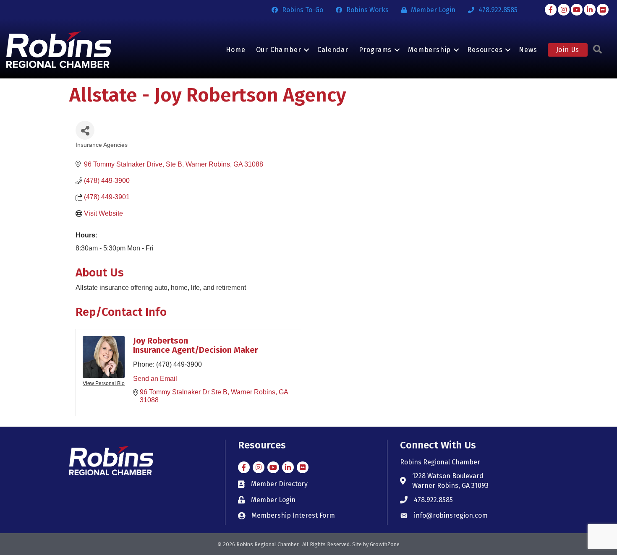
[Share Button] (85, 130)
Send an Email (155, 378)
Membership (429, 50)
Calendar (332, 50)
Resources (484, 50)
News (528, 50)
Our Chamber (278, 50)
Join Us (568, 50)
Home (235, 50)
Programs (375, 50)
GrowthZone (385, 544)
